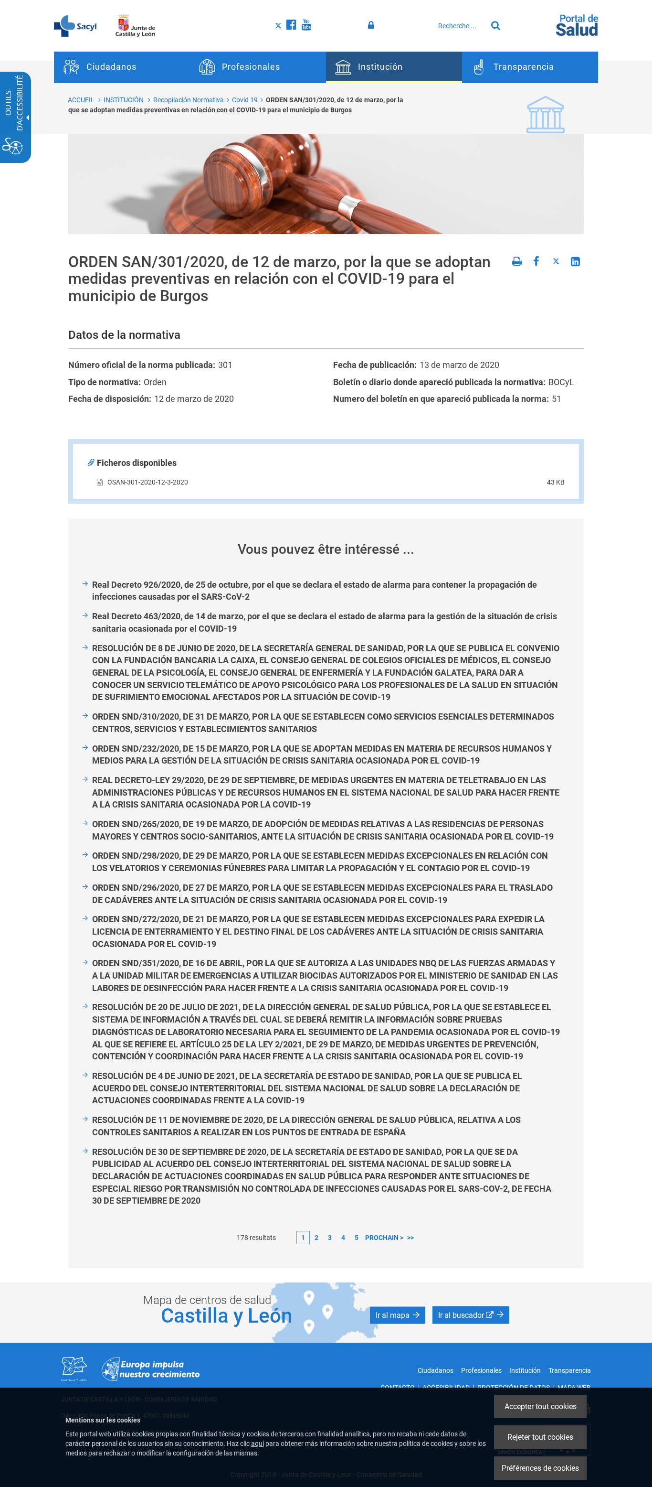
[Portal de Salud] (577, 24)
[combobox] (460, 26)
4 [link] (343, 1237)
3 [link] (330, 1237)
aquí (257, 1443)
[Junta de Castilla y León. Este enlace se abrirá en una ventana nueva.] (135, 25)
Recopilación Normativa (188, 100)
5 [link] (356, 1237)
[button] (397, 1315)
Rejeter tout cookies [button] (540, 1437)
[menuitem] (122, 67)
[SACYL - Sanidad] (75, 25)
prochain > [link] (384, 1237)
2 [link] (316, 1237)
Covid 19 (245, 100)
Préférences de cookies (540, 1468)
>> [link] (410, 1237)
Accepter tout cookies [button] (541, 1406)
